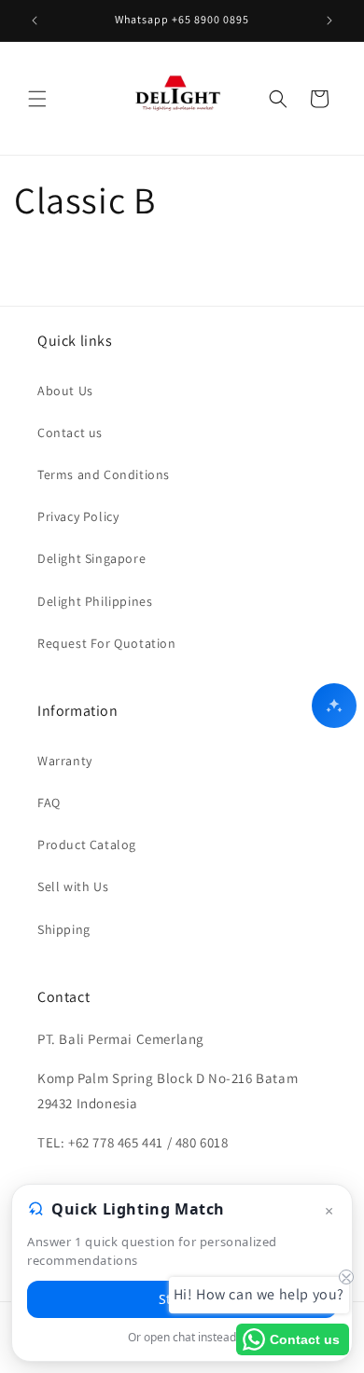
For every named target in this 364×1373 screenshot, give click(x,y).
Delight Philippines (94, 601)
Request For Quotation (106, 643)
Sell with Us (72, 886)
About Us (65, 390)
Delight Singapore (91, 558)
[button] (37, 98)
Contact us (70, 432)
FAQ (49, 802)
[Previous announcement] (34, 20)
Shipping (64, 929)
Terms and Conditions (103, 474)
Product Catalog (86, 844)
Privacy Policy (78, 516)
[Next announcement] (329, 20)
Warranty (64, 760)
